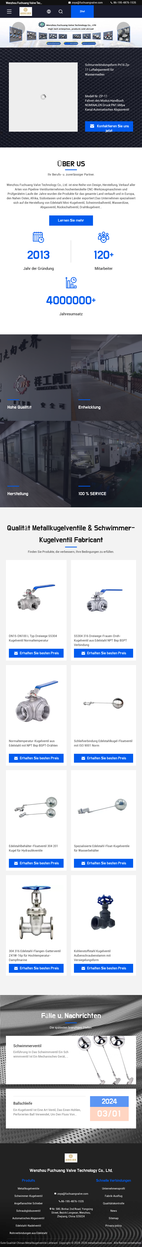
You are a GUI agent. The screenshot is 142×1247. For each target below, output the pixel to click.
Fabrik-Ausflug (113, 1195)
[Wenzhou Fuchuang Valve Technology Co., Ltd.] (25, 11)
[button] (67, 43)
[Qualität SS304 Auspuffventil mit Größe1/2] (43, 97)
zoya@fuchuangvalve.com (87, 2)
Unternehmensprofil (113, 1188)
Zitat (82, 11)
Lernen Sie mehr (71, 220)
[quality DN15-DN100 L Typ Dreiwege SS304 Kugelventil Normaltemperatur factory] (36, 597)
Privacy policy (113, 1225)
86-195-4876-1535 (124, 2)
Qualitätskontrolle (113, 1203)
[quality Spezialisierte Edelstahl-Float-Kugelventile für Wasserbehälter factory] (103, 807)
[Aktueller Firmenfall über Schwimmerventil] (105, 1060)
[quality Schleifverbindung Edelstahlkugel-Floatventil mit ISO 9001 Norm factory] (103, 702)
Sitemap (114, 1218)
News (113, 1210)
